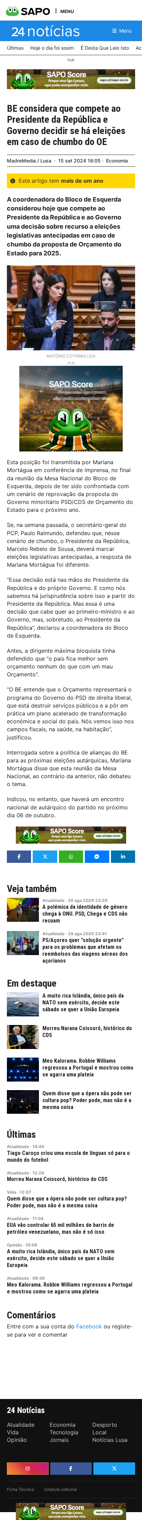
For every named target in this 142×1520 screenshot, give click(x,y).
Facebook (89, 1326)
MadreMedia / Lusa (29, 161)
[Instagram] (28, 1468)
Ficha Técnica (20, 1489)
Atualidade (53, 900)
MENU (67, 11)
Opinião (14, 1244)
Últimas (21, 1134)
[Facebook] (71, 1468)
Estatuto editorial (60, 1489)
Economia (117, 161)
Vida (11, 1192)
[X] (114, 1468)
